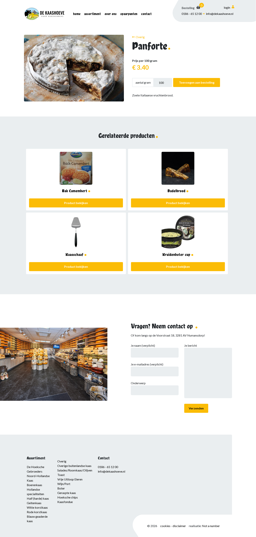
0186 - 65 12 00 (192, 13)
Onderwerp (138, 383)
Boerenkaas (34, 485)
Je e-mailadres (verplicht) (147, 364)
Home (76, 14)
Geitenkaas (34, 503)
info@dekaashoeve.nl (219, 13)
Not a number (211, 526)
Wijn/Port (63, 484)
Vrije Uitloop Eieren (69, 479)
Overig (140, 37)
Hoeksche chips (67, 497)
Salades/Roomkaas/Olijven (74, 470)
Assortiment (92, 14)
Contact (146, 14)
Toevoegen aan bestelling (196, 82)
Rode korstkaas (37, 512)
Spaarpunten (128, 14)
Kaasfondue (65, 502)
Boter (61, 488)
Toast (61, 474)
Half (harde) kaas (38, 498)
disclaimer (179, 526)
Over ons (111, 14)
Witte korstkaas (37, 507)
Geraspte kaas (66, 493)
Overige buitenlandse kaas (74, 465)
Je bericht (190, 345)
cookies (165, 526)
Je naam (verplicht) (143, 345)
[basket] (191, 8)
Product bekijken (76, 203)
